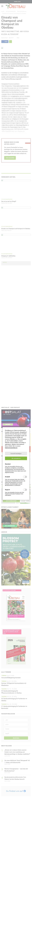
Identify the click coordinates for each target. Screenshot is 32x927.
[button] (16, 453)
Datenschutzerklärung (11, 447)
